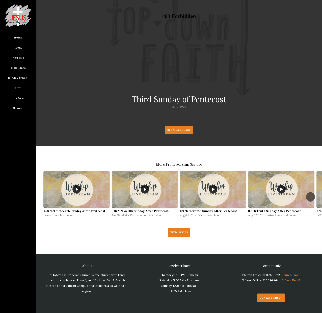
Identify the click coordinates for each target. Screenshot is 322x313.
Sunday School (18, 77)
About (18, 47)
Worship (18, 57)
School (18, 108)
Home (18, 37)
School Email (291, 280)
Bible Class (18, 67)
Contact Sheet (271, 297)
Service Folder (179, 130)
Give (18, 88)
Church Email (290, 275)
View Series (179, 232)
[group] (76, 195)
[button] (310, 197)
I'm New (18, 98)
